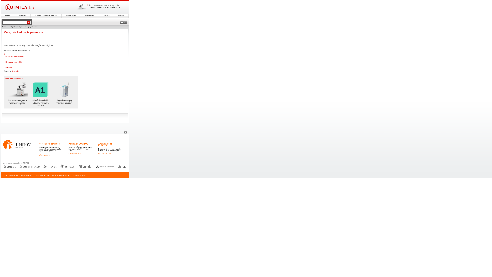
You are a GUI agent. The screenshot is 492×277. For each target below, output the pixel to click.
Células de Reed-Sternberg (14, 57)
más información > (45, 155)
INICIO (7, 16)
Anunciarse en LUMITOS (105, 145)
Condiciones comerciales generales (58, 175)
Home (4, 27)
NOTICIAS (22, 16)
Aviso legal (39, 175)
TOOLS (107, 16)
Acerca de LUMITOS (78, 144)
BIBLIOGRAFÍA (90, 16)
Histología (15, 71)
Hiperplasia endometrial (13, 62)
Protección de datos (79, 175)
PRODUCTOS (71, 16)
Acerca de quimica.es (49, 144)
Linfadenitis (9, 67)
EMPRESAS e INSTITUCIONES (46, 16)
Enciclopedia (12, 27)
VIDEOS (121, 16)
